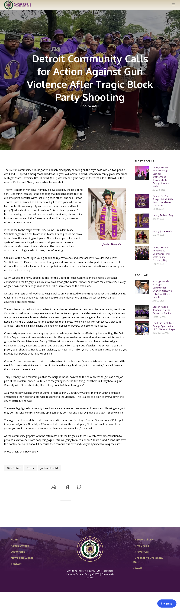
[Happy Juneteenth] (142, 237)
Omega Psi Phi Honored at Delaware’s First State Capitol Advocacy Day (161, 254)
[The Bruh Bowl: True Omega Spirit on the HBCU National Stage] (142, 328)
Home (14, 539)
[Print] (53, 486)
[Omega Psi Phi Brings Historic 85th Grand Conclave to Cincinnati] (142, 201)
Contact (16, 564)
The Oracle (142, 545)
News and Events (22, 557)
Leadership (18, 551)
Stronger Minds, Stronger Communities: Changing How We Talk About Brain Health (162, 289)
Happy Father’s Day (163, 215)
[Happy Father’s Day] (142, 221)
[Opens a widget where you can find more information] (166, 603)
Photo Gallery (144, 539)
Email (138, 568)
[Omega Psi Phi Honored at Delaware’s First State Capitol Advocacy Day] (142, 253)
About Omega (20, 545)
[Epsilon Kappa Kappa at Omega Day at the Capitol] (142, 312)
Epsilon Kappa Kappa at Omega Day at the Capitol (162, 310)
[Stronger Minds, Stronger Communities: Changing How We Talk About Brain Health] (142, 287)
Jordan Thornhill (49, 468)
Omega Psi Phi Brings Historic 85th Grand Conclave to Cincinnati (163, 200)
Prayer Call (142, 551)
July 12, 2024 (90, 105)
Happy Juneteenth (162, 231)
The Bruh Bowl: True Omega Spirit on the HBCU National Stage (164, 326)
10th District (14, 468)
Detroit (31, 468)
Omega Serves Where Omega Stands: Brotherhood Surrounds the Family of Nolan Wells (161, 177)
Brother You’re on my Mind (148, 560)
